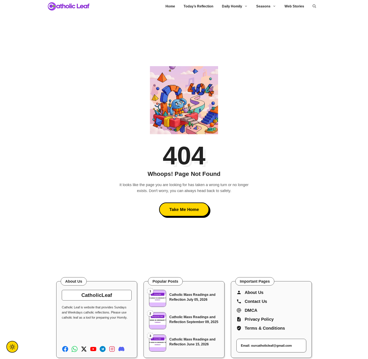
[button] (314, 6)
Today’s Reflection (198, 6)
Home (170, 6)
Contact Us (256, 301)
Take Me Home (184, 209)
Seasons (263, 6)
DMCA (251, 310)
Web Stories (294, 6)
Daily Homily (232, 6)
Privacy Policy (259, 319)
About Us (254, 292)
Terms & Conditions (265, 328)
